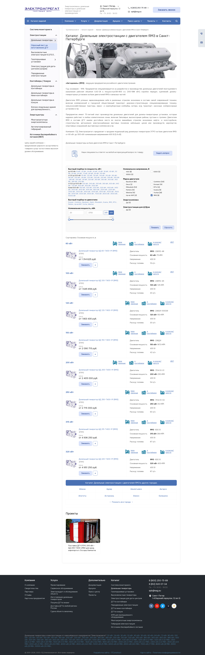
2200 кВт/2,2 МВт (142, 642)
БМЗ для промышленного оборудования (122, 616)
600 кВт (112, 184)
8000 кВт (106, 194)
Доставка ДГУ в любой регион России (64, 607)
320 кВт (91, 180)
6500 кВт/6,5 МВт (132, 644)
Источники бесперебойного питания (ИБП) (43, 135)
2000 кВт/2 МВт (125, 642)
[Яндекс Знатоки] (174, 606)
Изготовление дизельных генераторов (62, 598)
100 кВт (102, 173)
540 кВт (92, 184)
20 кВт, (110, 635)
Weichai (91, 204)
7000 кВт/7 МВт (147, 644)
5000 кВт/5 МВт (100, 644)
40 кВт (111, 171)
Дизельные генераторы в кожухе (42, 101)
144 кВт (102, 175)
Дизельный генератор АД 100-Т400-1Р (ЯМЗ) (98, 280)
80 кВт (91, 173)
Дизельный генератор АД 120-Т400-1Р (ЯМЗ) (98, 310)
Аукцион (117, 21)
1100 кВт (82, 188)
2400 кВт (71, 192)
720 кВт (74, 186)
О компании (30, 585)
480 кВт (74, 182)
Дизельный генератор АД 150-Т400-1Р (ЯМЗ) (98, 340)
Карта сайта (145, 652)
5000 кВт (75, 194)
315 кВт (84, 180)
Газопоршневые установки (38, 60)
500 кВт (81, 182)
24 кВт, (117, 635)
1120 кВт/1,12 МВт (129, 640)
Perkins (70, 204)
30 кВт (95, 171)
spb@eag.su (155, 590)
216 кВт (83, 178)
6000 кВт (82, 194)
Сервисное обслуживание (62, 588)
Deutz (92, 202)
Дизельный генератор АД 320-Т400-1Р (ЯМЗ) (98, 459)
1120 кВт (89, 188)
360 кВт (104, 180)
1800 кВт (96, 190)
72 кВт (85, 173)
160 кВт (114, 175)
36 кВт (106, 171)
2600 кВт (87, 192)
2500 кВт (79, 192)
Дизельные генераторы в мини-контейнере (42, 94)
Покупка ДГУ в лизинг (60, 602)
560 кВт (105, 184)
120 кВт (89, 175)
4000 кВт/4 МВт (68, 644)
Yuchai (85, 204)
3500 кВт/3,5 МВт (52, 644)
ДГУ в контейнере (119, 601)
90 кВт (96, 173)
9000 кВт (114, 194)
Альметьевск (136, 489)
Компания (69, 21)
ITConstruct (116, 652)
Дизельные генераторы (42, 40)
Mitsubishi (98, 202)
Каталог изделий (38, 21)
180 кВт (70, 178)
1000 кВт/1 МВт (99, 640)
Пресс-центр (134, 21)
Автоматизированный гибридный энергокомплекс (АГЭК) (42, 128)
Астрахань (109, 496)
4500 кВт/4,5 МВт (84, 644)
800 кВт (81, 186)
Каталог (115, 580)
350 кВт (97, 180)
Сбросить (168, 227)
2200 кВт (111, 190)
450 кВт (163, 637)
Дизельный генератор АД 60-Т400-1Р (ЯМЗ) (98, 251)
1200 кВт (96, 188)
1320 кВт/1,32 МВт (162, 640)
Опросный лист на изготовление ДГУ (39, 46)
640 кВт (64, 640)
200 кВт (77, 178)
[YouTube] (157, 606)
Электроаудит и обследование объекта (64, 593)
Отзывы (28, 595)
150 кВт (108, 175)
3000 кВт (94, 192)
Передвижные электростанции (38, 74)
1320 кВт (103, 188)
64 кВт (79, 173)
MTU (114, 202)
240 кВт (97, 178)
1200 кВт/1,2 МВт (145, 640)
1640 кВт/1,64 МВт (93, 642)
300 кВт (78, 180)
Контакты (166, 21)
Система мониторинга (41, 29)
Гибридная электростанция (123, 624)
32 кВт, (130, 635)
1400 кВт (110, 188)
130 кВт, (40, 637)
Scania (105, 202)
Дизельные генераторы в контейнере (42, 87)
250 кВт (103, 178)
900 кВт (88, 186)
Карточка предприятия (35, 598)
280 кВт (72, 180)
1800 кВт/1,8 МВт (110, 642)
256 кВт (110, 178)
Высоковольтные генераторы (123, 595)
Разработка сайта (101, 652)
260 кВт (116, 178)
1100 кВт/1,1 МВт (114, 640)
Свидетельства (31, 588)
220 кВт (90, 178)
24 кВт (89, 171)
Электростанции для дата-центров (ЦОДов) (43, 67)
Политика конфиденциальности (166, 652)
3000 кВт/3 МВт (36, 644)
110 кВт (83, 175)
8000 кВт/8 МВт (162, 644)
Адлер (109, 489)
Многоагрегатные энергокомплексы (39, 121)
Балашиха (163, 496)
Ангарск (163, 489)
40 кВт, (137, 635)
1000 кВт (95, 186)
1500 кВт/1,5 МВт (60, 642)
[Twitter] (162, 606)
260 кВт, (101, 637)
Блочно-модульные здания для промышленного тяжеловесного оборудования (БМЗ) (43, 108)
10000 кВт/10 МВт (43, 646)
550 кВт (98, 184)
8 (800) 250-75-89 (139, 8)
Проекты (151, 21)
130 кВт (95, 175)
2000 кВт (103, 190)
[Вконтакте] (151, 606)
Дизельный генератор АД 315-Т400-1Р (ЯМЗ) (98, 429)
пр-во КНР (78, 204)
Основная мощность (86, 237)
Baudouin (85, 202)
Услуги (84, 21)
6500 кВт (90, 194)
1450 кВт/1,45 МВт (44, 642)
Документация (101, 21)
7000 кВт (98, 194)
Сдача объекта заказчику (62, 611)
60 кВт (74, 173)
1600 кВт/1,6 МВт (77, 642)
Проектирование (58, 585)
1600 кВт (82, 190)
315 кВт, (124, 637)
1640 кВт (89, 190)
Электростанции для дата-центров (126, 598)
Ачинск (136, 496)
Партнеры (29, 592)
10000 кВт (72, 196)
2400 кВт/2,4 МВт (158, 642)
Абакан (82, 489)
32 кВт (100, 171)
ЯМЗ (110, 202)
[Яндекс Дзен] (168, 606)
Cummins (78, 202)
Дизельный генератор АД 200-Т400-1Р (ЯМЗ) (99, 370)
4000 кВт (110, 192)
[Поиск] (176, 21)
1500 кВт (75, 190)
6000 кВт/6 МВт (116, 644)
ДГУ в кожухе (117, 611)
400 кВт (111, 180)
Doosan (71, 202)
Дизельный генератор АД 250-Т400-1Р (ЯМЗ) (98, 399)
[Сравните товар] (95, 265)
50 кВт (144, 635)
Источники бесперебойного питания (127, 627)
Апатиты (82, 496)
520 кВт (85, 184)
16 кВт (78, 171)
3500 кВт (102, 192)
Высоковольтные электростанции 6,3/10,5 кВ (42, 53)
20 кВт (83, 171)
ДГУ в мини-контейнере (121, 608)
